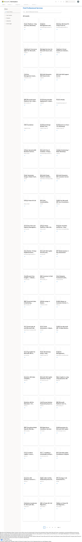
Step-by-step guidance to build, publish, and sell (43, 533)
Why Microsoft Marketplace (6, 532)
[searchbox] (13, 12)
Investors (6, 537)
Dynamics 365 (16, 536)
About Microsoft (66, 536)
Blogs (13, 532)
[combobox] (42, 11)
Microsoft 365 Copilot (48, 536)
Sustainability (26, 537)
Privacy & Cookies (23, 541)
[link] (30, 30)
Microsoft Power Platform (31, 536)
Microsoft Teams (40, 536)
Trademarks (35, 541)
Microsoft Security (9, 536)
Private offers (48, 532)
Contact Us (17, 541)
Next (59, 527)
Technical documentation (40, 532)
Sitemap (12, 541)
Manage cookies (47, 541)
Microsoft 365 (22, 536)
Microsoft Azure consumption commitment (61, 532)
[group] (24, 29)
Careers (61, 536)
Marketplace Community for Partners (71, 533)
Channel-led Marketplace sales (6, 535)
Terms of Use (30, 541)
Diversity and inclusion (13, 537)
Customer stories (18, 532)
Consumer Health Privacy (5, 541)
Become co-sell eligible (59, 533)
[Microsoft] (5, 1)
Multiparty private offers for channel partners (22, 535)
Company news (73, 536)
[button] (24, 12)
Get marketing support (17, 533)
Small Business (56, 536)
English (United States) (5, 538)
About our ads (41, 541)
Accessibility (20, 537)
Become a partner (4, 533)
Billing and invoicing (74, 532)
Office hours (24, 532)
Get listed (10, 533)
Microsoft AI (2, 536)
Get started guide (31, 532)
